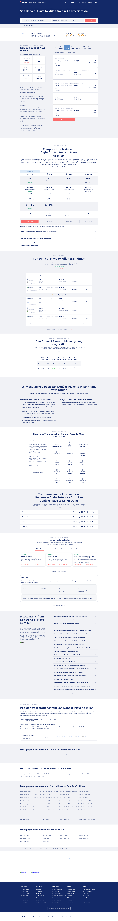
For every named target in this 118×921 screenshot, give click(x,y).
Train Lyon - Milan (24, 819)
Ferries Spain (70, 893)
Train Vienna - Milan (83, 791)
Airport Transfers (87, 891)
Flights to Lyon (55, 891)
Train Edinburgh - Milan (84, 794)
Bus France (39, 891)
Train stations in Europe (89, 889)
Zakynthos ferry (71, 898)
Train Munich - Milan (83, 813)
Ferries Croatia (71, 891)
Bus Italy (38, 893)
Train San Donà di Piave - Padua (86, 807)
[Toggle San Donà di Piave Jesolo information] (95, 737)
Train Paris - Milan (83, 797)
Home (21, 849)
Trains (30, 2)
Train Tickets (24, 886)
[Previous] (38, 359)
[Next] (95, 47)
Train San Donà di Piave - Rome (28, 807)
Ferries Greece (71, 889)
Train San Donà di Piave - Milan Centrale (50, 755)
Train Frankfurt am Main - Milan (48, 813)
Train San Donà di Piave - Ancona (86, 819)
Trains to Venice (25, 893)
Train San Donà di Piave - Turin (28, 810)
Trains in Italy (33, 849)
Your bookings (82, 2)
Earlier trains (32, 324)
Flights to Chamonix (57, 889)
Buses (34, 2)
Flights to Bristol (56, 898)
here (70, 329)
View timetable (26, 80)
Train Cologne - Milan (64, 797)
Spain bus (38, 889)
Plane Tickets (55, 886)
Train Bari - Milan (82, 810)
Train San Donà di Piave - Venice (28, 755)
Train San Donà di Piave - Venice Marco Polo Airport (72, 807)
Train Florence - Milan (45, 816)
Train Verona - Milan (64, 838)
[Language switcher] (73, 2)
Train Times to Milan (44, 849)
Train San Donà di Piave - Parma (28, 794)
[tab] (59, 52)
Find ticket (26, 62)
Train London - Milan (45, 807)
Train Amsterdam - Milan (65, 801)
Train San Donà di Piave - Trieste (28, 758)
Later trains (86, 324)
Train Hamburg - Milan (26, 804)
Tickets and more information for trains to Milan (33, 776)
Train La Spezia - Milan (84, 838)
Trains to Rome (25, 889)
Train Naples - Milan (45, 794)
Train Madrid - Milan (25, 791)
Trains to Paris (24, 891)
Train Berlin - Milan (44, 819)
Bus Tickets (39, 886)
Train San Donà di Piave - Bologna (87, 804)
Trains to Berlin (25, 895)
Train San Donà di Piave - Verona (86, 755)
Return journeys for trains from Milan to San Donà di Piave (36, 774)
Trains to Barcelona (26, 898)
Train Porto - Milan (25, 841)
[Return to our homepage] (24, 2)
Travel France (86, 898)
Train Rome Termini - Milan (85, 801)
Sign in (96, 2)
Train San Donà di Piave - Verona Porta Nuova (70, 755)
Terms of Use (42, 917)
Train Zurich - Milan (64, 810)
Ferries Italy (70, 895)
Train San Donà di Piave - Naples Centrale (30, 816)
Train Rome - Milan (25, 801)
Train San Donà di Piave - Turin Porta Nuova (51, 791)
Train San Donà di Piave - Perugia (86, 816)
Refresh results (58, 268)
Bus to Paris (39, 898)
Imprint (35, 917)
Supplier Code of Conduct (64, 917)
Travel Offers (86, 893)
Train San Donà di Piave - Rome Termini (69, 791)
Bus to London (40, 895)
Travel (84, 886)
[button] (56, 20)
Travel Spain (86, 895)
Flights (39, 2)
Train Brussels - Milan (64, 813)
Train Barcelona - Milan (65, 819)
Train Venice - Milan (64, 794)
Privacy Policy (51, 917)
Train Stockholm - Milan (65, 804)
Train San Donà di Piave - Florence (29, 797)
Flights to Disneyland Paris (59, 895)
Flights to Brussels (56, 893)
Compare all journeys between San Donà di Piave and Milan (75, 774)
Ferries (44, 2)
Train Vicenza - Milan (45, 838)
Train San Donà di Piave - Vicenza (48, 810)
